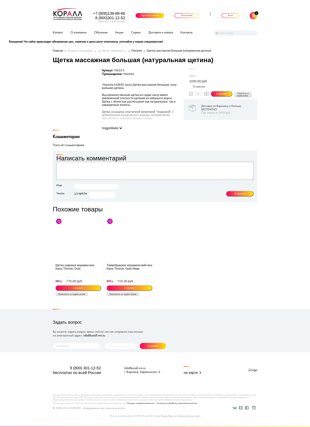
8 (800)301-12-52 (110, 18)
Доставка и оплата (161, 32)
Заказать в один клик (243, 94)
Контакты (186, 32)
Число (60, 193)
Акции (119, 32)
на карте (191, 373)
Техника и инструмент (80, 50)
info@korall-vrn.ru (94, 335)
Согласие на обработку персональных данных (177, 403)
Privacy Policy (167, 416)
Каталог (58, 32)
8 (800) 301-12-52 (85, 368)
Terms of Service (186, 416)
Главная (58, 50)
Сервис (136, 32)
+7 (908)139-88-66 (109, 13)
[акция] (78, 241)
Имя (59, 185)
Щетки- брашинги (112, 50)
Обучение (101, 32)
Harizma (136, 50)
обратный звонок (150, 15)
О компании (78, 32)
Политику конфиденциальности (140, 403)
